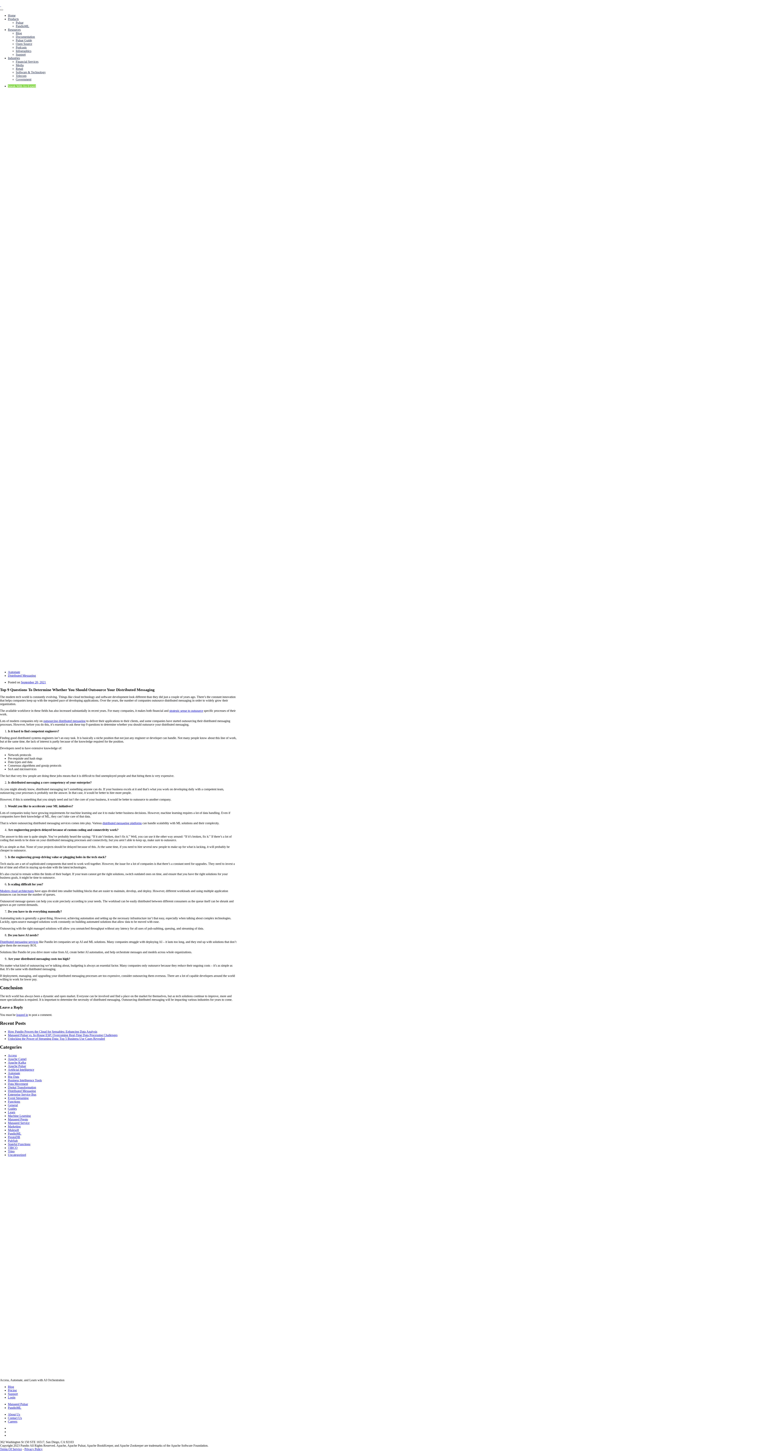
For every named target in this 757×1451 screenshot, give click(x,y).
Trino (11, 1151)
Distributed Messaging (22, 675)
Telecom (21, 76)
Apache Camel (17, 1059)
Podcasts (21, 47)
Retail (19, 68)
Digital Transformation (22, 1087)
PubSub (13, 1140)
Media (20, 65)
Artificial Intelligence (21, 1069)
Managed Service (19, 1123)
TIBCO (13, 1147)
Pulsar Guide (24, 40)
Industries (14, 58)
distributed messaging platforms (122, 823)
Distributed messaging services (19, 942)
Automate (14, 672)
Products (13, 19)
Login (11, 1397)
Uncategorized (17, 1155)
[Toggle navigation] (1, 9)
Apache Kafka (17, 1062)
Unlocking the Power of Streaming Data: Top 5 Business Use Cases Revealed (56, 1038)
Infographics (23, 51)
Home (12, 15)
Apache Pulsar (17, 1066)
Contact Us (15, 1418)
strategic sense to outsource (186, 710)
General (13, 1105)
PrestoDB (14, 1137)
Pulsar (19, 22)
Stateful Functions (19, 1144)
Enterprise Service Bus (22, 1094)
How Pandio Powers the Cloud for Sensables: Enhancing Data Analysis (52, 1031)
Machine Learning (19, 1115)
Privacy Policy (33, 1449)
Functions (14, 1101)
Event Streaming (18, 1098)
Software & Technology (31, 72)
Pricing (12, 1390)
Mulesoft (13, 1130)
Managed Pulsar (18, 1404)
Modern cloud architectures (17, 891)
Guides (12, 1108)
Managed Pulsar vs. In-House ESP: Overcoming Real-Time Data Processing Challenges (62, 1035)
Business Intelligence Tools (25, 1080)
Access (12, 1055)
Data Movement (18, 1084)
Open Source (24, 44)
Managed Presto (18, 1119)
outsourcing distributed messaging (64, 721)
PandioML (22, 26)
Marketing (14, 1126)
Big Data (13, 1076)
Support (21, 54)
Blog (19, 33)
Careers (12, 1421)
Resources (14, 29)
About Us (14, 1414)
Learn (11, 1112)
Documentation (25, 36)
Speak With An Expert (22, 86)
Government (23, 79)
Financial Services (27, 61)
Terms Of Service (11, 1449)
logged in (22, 1015)
